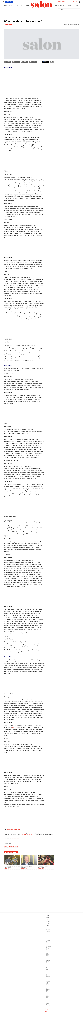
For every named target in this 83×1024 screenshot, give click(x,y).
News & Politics (8, 5)
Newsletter (61, 2)
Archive (48, 931)
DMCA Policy (46, 1012)
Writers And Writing (13, 846)
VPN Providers (46, 1009)
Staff (47, 919)
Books (5, 846)
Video (77, 5)
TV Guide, (15, 727)
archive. (37, 836)
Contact (48, 921)
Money (70, 5)
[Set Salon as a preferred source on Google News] (45, 62)
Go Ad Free (47, 935)
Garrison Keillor (9, 24)
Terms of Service (48, 927)
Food (27, 5)
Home (47, 915)
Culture (19, 5)
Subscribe (9, 2)
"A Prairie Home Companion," (27, 834)
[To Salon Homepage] (41, 4)
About (47, 917)
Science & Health (59, 5)
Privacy (48, 923)
